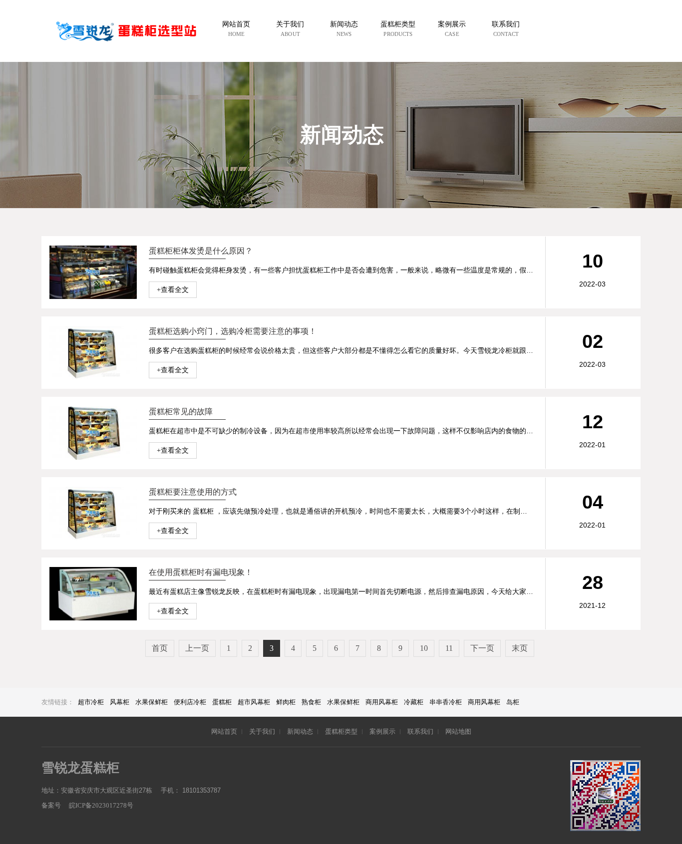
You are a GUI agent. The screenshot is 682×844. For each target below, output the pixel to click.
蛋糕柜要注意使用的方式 (193, 492)
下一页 (482, 648)
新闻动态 (300, 731)
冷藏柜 (413, 702)
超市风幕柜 (254, 702)
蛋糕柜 (222, 702)
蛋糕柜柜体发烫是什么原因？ (201, 251)
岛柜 (512, 702)
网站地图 (458, 731)
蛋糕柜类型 (341, 731)
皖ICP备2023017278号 (100, 805)
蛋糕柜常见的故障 (181, 411)
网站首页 (224, 731)
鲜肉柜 (286, 702)
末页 (520, 648)
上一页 (197, 648)
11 (449, 648)
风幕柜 (119, 702)
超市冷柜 (91, 702)
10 (424, 648)
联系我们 (420, 731)
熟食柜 (311, 702)
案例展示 (382, 731)
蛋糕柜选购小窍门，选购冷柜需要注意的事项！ (233, 331)
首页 (160, 648)
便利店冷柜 (190, 702)
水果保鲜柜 (151, 702)
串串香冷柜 (445, 702)
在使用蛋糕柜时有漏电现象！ (201, 572)
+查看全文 (173, 289)
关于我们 (262, 731)
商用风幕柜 (381, 702)
